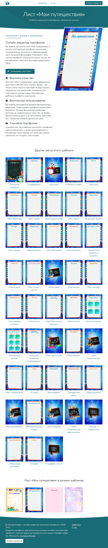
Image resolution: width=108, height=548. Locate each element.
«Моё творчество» (54, 355)
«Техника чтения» (94, 321)
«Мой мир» (54, 184)
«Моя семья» (73, 219)
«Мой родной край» (54, 219)
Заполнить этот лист (19, 71)
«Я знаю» (34, 392)
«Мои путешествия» (14, 392)
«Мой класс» (34, 321)
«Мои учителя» (93, 287)
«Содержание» (34, 184)
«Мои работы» (73, 355)
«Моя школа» (74, 287)
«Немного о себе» (74, 184)
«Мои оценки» (73, 321)
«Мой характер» (14, 219)
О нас (53, 3)
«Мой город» (34, 219)
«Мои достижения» (14, 426)
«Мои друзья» (14, 250)
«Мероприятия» (93, 392)
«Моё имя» (93, 184)
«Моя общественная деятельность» (73, 429)
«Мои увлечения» (54, 250)
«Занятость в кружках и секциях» (93, 253)
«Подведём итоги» (54, 464)
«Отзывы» (34, 464)
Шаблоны (42, 3)
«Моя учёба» (54, 287)
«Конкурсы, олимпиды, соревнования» (34, 358)
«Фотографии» (53, 392)
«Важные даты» (34, 250)
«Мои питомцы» (74, 250)
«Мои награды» (54, 426)
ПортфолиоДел (11, 35)
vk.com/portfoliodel (28, 536)
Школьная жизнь (36, 35)
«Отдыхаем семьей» (94, 219)
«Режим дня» (14, 287)
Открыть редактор (93, 3)
